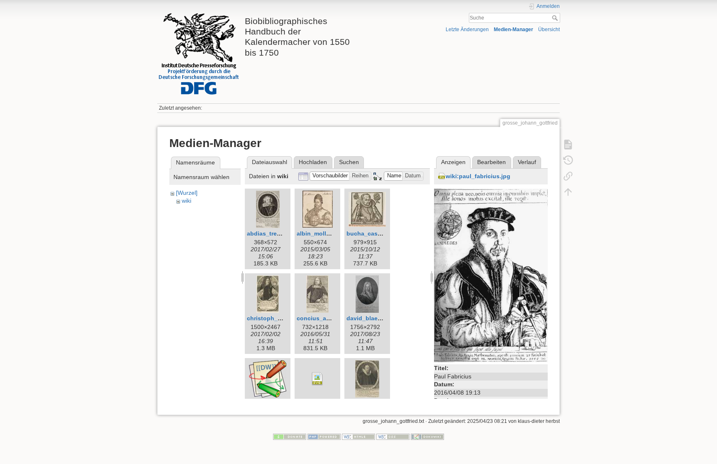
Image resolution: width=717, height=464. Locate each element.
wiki (186, 200)
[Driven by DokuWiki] (427, 436)
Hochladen (313, 162)
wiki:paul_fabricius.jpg (478, 176)
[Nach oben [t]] (568, 192)
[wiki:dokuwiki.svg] (317, 379)
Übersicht (549, 29)
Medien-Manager (513, 29)
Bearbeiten (491, 162)
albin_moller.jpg (319, 233)
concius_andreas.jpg (326, 318)
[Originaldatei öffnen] (491, 275)
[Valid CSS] (393, 436)
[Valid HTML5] (358, 436)
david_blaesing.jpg (373, 318)
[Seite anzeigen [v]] (568, 144)
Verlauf (527, 162)
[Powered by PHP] (324, 436)
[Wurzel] (187, 192)
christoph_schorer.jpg (278, 318)
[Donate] (289, 436)
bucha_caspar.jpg (371, 233)
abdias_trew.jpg (269, 233)
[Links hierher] (568, 176)
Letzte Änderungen (467, 29)
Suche (556, 18)
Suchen (349, 162)
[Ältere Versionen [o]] (568, 160)
